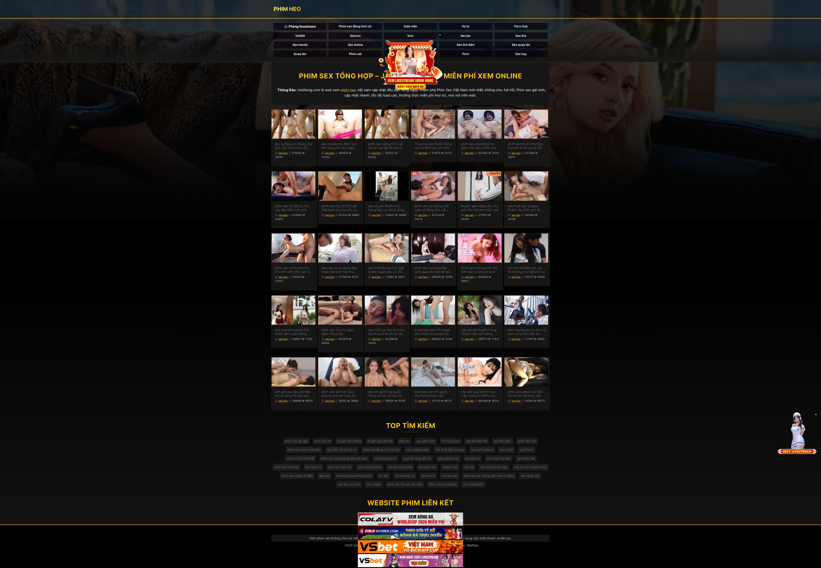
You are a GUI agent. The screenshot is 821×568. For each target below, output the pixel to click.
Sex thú (520, 35)
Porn (465, 54)
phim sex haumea (287, 467)
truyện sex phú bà (380, 441)
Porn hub (521, 26)
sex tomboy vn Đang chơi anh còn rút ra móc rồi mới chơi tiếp (293, 146)
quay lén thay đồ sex (417, 458)
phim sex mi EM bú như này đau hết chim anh (292, 208)
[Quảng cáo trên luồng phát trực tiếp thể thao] (410, 560)
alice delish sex (448, 458)
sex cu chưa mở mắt (300, 458)
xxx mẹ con (449, 475)
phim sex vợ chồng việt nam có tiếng (489, 475)
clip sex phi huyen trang (530, 467)
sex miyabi (373, 484)
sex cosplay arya (417, 449)
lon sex (383, 475)
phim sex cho (527, 441)
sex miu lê (428, 475)
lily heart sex (427, 467)
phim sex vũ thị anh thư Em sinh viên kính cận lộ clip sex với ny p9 (292, 270)
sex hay (283, 153)
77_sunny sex (451, 441)
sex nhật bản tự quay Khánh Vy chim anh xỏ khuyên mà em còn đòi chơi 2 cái (524, 208)
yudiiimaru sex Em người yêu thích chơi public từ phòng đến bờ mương (432, 332)
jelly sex (404, 441)
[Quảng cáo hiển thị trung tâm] (410, 64)
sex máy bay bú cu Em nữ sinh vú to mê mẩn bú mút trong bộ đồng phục (526, 332)
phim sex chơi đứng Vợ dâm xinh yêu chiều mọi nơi (478, 146)
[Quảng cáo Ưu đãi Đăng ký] (410, 533)
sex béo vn (472, 458)
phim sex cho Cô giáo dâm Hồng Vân (337, 332)
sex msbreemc (473, 484)
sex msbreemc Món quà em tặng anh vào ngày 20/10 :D (339, 146)
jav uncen (506, 449)
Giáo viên (410, 26)
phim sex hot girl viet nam (404, 484)
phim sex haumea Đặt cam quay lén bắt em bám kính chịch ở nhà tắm (434, 270)
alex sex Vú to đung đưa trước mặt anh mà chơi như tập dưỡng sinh (339, 270)
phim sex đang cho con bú (381, 449)
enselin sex (450, 467)
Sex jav (466, 35)
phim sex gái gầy (296, 441)
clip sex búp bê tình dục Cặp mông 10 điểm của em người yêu (478, 394)
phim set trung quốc (443, 484)
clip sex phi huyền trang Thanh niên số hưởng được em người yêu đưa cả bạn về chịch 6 (478, 332)
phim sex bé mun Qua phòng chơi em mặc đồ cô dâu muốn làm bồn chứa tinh (338, 394)
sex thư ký (527, 449)
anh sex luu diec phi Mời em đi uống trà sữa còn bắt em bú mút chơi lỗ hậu (292, 394)
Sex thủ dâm (466, 44)
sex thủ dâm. (502, 441)
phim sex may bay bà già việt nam (344, 458)
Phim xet (355, 54)
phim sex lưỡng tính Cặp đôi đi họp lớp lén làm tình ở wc (387, 146)
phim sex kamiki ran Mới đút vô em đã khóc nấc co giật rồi (527, 394)
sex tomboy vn (405, 475)
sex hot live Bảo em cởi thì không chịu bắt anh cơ (526, 270)
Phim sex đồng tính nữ (355, 26)
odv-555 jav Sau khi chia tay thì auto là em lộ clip (386, 332)
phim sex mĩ (323, 441)
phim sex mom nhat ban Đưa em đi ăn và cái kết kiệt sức (525, 146)
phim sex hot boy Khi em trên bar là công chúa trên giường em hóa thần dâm (480, 270)
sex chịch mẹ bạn (499, 458)
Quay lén (300, 54)
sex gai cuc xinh (349, 484)
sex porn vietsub (482, 449)
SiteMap (472, 545)
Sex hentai (300, 44)
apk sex (324, 475)
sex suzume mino (369, 467)
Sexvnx (355, 35)
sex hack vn (313, 467)
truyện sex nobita (349, 441)
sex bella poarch (385, 458)
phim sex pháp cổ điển (297, 475)
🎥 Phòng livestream (300, 26)
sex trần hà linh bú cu (342, 449)
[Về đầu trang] (811, 563)
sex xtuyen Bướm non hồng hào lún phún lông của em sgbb (385, 208)
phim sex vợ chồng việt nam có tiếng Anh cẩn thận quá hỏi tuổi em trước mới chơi (432, 208)
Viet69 (300, 35)
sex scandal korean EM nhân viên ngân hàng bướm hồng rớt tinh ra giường (292, 332)
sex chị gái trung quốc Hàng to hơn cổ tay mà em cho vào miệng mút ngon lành (385, 394)
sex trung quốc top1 (494, 467)
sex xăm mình (425, 441)
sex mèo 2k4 (526, 458)
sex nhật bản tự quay (450, 449)
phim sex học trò (339, 467)
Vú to (466, 26)
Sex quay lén (521, 44)
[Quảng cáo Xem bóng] (410, 519)
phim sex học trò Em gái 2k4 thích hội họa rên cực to (340, 208)
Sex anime (355, 44)
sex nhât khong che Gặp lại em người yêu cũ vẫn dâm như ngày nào (386, 270)
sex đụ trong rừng (400, 467)
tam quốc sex (530, 475)
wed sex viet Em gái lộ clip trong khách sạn (431, 394)
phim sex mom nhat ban (304, 449)
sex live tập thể (476, 441)
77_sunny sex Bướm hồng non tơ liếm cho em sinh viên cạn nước (433, 146)
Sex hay (521, 54)
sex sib (469, 467)
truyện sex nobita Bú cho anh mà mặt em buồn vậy (480, 208)
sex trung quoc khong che (354, 475)
